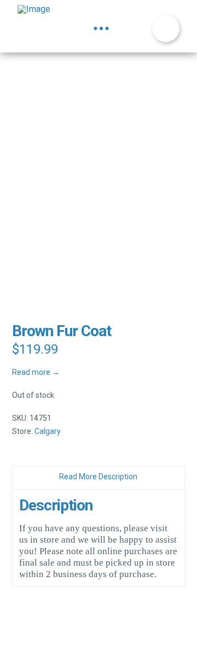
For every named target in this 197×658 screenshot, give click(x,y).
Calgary (47, 431)
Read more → (36, 372)
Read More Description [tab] (98, 476)
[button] (101, 28)
